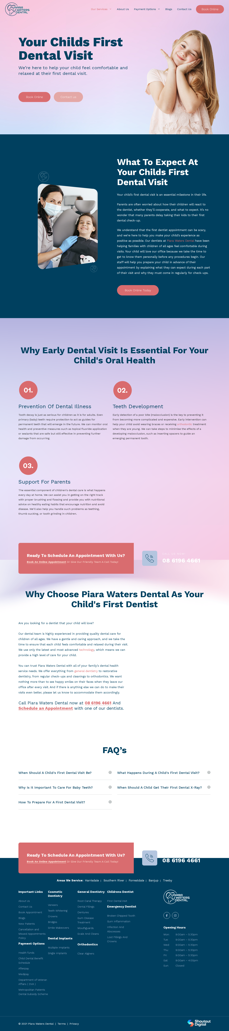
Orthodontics (87, 944)
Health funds (26, 952)
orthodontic (184, 424)
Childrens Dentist (120, 891)
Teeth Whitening (57, 910)
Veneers (53, 905)
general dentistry (86, 671)
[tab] (65, 772)
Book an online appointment (46, 561)
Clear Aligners (85, 953)
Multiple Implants (59, 947)
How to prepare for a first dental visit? (51, 802)
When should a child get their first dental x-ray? (159, 787)
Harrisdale (92, 880)
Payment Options (145, 9)
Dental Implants (60, 938)
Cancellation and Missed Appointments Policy (32, 934)
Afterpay (23, 968)
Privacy (74, 1023)
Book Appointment (30, 912)
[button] (34, 97)
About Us (123, 9)
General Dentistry (91, 891)
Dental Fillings (85, 906)
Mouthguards (85, 928)
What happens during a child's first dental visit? (158, 773)
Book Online (210, 9)
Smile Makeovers (58, 927)
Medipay (23, 974)
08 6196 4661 (181, 560)
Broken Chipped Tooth (121, 915)
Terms (62, 1023)
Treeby (167, 880)
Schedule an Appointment (45, 708)
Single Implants (57, 953)
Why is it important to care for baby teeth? (55, 787)
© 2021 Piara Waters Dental (36, 1023)
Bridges (52, 922)
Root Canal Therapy (89, 901)
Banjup (153, 880)
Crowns (53, 916)
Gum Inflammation (118, 921)
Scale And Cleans (88, 933)
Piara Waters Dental (180, 240)
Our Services (99, 9)
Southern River (113, 880)
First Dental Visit (117, 901)
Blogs (168, 9)
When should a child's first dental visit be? (55, 773)
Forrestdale (136, 880)
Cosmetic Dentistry (55, 893)
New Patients (26, 923)
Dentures (83, 912)
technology (86, 649)
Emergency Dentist (121, 906)
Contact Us (184, 9)
